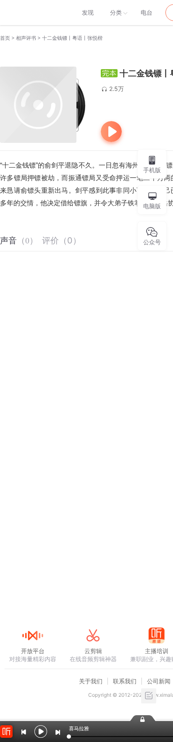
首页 (5, 38)
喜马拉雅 (32, 12)
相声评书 (26, 38)
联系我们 (124, 681)
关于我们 (90, 681)
